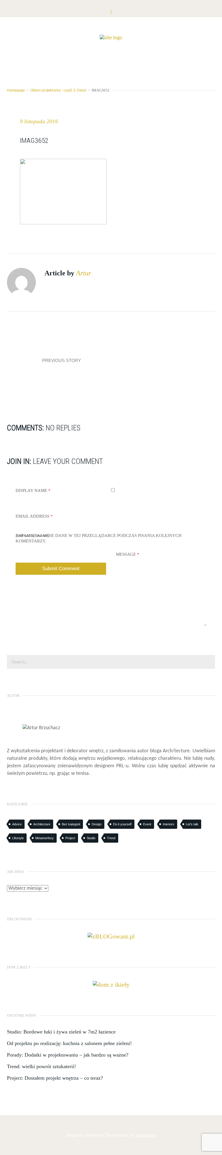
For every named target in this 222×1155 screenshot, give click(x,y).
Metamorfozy (44, 838)
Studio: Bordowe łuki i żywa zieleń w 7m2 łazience (61, 1032)
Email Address (34, 516)
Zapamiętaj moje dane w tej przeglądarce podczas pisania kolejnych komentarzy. (99, 538)
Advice (17, 824)
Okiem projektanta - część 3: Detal (58, 90)
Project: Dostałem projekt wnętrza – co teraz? (55, 1078)
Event (147, 824)
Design (96, 824)
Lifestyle (18, 838)
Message (127, 554)
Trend (111, 838)
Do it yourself (122, 824)
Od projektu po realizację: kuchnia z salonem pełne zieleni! (69, 1043)
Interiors (168, 824)
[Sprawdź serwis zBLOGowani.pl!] (111, 935)
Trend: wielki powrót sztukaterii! (41, 1066)
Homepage (16, 90)
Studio (91, 838)
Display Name (33, 490)
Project (70, 838)
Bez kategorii (71, 824)
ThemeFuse (145, 1135)
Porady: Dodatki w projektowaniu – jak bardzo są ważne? (67, 1055)
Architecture (41, 824)
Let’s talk (192, 824)
